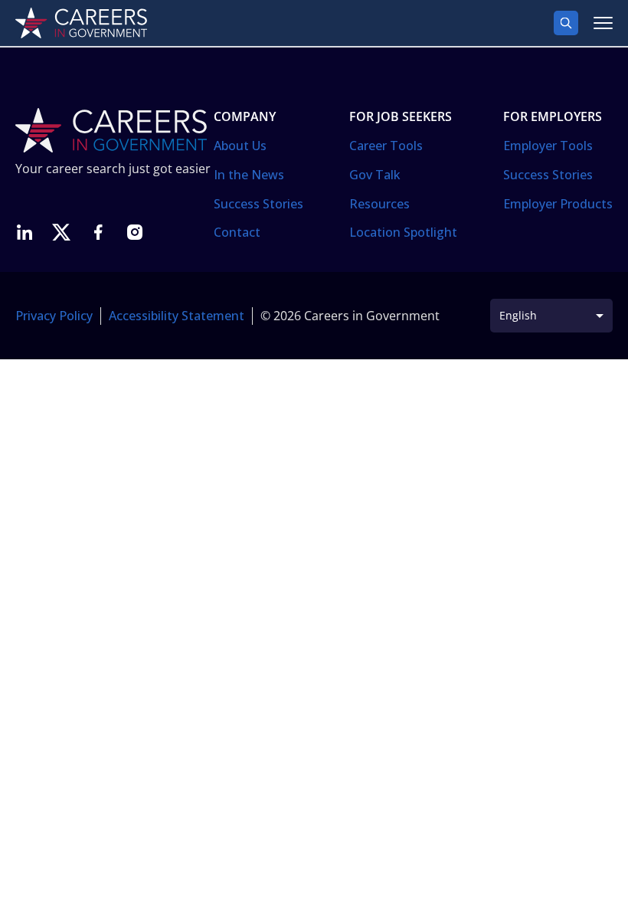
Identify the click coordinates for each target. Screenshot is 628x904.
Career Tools (386, 145)
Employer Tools (548, 145)
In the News (249, 174)
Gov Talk (375, 174)
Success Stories (258, 203)
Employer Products (558, 203)
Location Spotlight (403, 232)
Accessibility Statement (176, 315)
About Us (240, 145)
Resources (379, 203)
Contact (237, 232)
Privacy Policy (54, 315)
